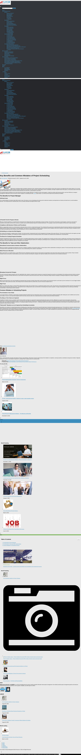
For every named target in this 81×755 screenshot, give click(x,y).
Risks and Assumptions (11, 24)
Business (4, 64)
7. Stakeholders (10, 40)
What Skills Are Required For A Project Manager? (16, 46)
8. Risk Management (11, 41)
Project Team (9, 22)
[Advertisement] (33, 164)
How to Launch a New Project (10, 59)
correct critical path (76, 308)
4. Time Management (11, 37)
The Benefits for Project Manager (9, 542)
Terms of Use (7, 76)
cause (35, 193)
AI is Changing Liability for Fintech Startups (11, 578)
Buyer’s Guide (5, 50)
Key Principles (9, 14)
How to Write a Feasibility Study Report (12, 61)
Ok (59, 754)
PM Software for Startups (9, 55)
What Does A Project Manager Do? (13, 45)
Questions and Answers (9, 43)
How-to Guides (5, 56)
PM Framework (5, 172)
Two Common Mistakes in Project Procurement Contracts (14, 673)
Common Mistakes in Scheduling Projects (11, 545)
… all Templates (10, 102)
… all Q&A (9, 49)
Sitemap (6, 77)
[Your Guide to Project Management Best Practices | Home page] (5, 4)
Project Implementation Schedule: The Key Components (14, 379)
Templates (6, 26)
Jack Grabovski (4, 178)
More (3, 66)
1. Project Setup (10, 34)
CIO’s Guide (6, 53)
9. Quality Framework (11, 42)
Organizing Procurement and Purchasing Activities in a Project (15, 666)
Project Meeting (10, 16)
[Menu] (0, 6)
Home (3, 10)
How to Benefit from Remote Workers (10, 510)
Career (3, 65)
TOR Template (9, 99)
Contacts (6, 74)
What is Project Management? (12, 44)
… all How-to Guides (8, 63)
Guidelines (6, 20)
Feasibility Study (10, 100)
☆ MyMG (4, 71)
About (5, 72)
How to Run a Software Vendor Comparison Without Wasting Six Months (16, 720)
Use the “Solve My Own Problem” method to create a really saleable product (18, 398)
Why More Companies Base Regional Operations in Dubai (13, 711)
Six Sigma (9, 17)
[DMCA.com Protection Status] (7, 691)
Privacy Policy (7, 75)
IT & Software (7, 67)
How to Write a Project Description (11, 57)
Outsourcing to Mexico (8, 52)
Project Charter (10, 98)
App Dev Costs (7, 54)
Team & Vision (7, 73)
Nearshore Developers (8, 51)
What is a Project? (10, 13)
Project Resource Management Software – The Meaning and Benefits (16, 413)
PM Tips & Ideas (6, 564)
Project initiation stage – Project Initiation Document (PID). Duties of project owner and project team (22, 658)
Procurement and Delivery (12, 25)
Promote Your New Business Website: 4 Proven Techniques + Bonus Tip (17, 459)
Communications (10, 23)
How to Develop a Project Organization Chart (13, 60)
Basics (5, 12)
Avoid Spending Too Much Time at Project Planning (12, 737)
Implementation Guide (8, 33)
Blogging (6, 70)
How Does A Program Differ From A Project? (15, 48)
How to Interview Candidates (10, 58)
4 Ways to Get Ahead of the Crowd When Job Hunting (13, 529)
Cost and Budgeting (10, 21)
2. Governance (9, 35)
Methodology (9, 15)
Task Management (10, 101)
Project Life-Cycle (10, 97)
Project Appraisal (10, 27)
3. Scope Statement (10, 36)
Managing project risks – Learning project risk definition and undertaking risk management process (22, 566)
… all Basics (9, 19)
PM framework (7, 69)
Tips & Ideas (6, 68)
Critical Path (9, 18)
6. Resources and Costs (11, 39)
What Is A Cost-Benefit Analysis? (13, 47)
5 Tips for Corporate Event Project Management (12, 496)
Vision (3, 744)
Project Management (6, 11)
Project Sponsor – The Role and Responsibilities (12, 680)
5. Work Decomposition (11, 38)
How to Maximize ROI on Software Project (12, 62)
